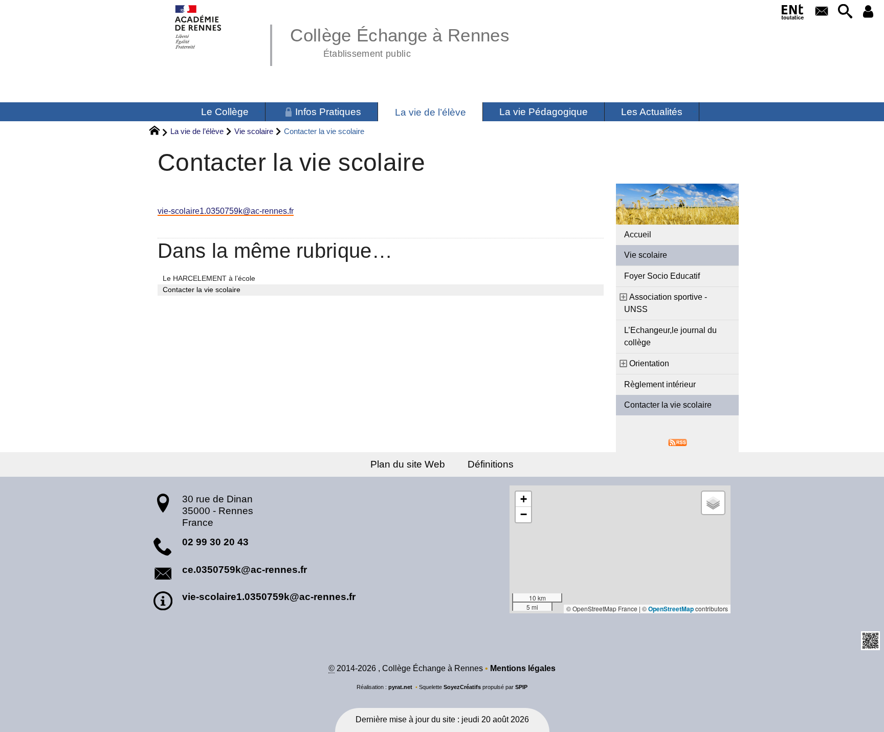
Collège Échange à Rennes (400, 41)
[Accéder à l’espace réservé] (868, 12)
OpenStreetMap (671, 608)
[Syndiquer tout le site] (678, 441)
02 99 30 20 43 (215, 542)
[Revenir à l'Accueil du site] (158, 132)
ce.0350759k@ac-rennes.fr (244, 569)
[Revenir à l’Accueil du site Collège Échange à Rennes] (199, 27)
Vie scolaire (253, 131)
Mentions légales (523, 668)
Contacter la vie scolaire (668, 405)
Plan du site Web (407, 464)
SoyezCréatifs (462, 687)
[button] (844, 12)
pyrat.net (400, 687)
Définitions (491, 464)
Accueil (637, 234)
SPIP (521, 687)
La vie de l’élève (197, 131)
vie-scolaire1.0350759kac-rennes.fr (226, 211)
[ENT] (793, 14)
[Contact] (821, 12)
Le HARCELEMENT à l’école (209, 278)
